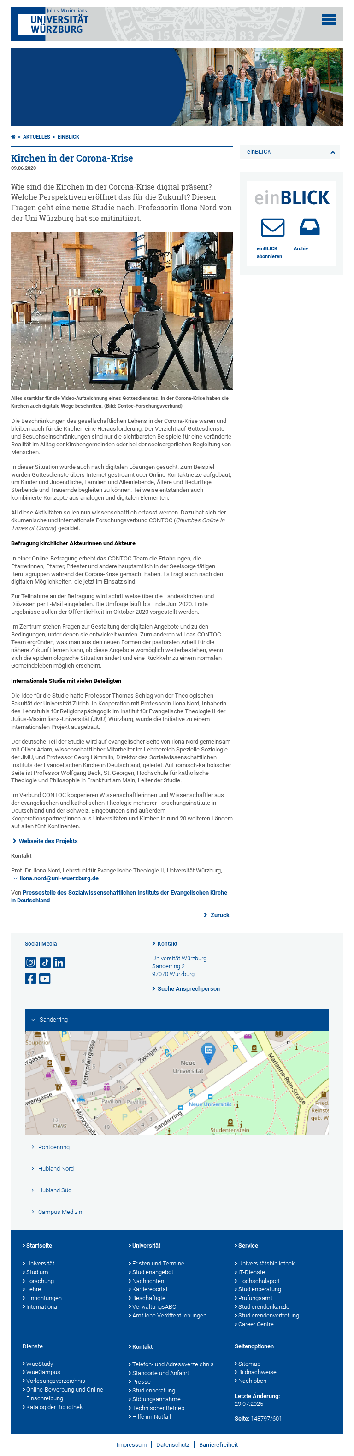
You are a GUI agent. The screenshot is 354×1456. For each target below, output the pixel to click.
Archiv (301, 249)
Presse (141, 1381)
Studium (37, 1272)
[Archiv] (310, 227)
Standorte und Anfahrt (160, 1372)
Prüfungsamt (255, 1297)
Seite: (242, 1418)
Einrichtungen (44, 1297)
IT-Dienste (251, 1272)
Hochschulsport (259, 1280)
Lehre (33, 1289)
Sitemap (249, 1363)
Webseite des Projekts (48, 841)
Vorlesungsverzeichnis (55, 1380)
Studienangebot (152, 1272)
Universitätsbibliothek (266, 1263)
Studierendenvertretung (268, 1315)
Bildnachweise (257, 1372)
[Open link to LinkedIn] (59, 963)
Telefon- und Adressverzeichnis (173, 1364)
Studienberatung (259, 1289)
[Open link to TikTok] (45, 963)
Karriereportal (149, 1289)
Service (248, 1245)
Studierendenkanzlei (264, 1306)
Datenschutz (172, 1444)
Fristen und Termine (158, 1263)
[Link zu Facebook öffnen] (31, 979)
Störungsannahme (156, 1399)
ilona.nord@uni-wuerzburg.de (59, 878)
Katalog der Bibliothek (54, 1407)
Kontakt (167, 944)
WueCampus (43, 1372)
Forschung (40, 1280)
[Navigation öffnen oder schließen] (329, 19)
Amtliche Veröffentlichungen (169, 1315)
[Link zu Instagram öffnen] (31, 963)
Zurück (219, 915)
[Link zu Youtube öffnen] (45, 979)
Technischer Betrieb (158, 1407)
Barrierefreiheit (218, 1444)
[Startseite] (13, 137)
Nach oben (252, 1380)
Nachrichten (148, 1280)
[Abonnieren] (273, 227)
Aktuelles (36, 137)
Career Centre (256, 1324)
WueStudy (39, 1363)
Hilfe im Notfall (151, 1416)
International (42, 1306)
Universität (40, 1263)
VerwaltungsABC (154, 1306)
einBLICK (68, 137)
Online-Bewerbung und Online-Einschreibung (65, 1394)
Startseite (39, 1245)
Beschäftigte (148, 1297)
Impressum (132, 1444)
